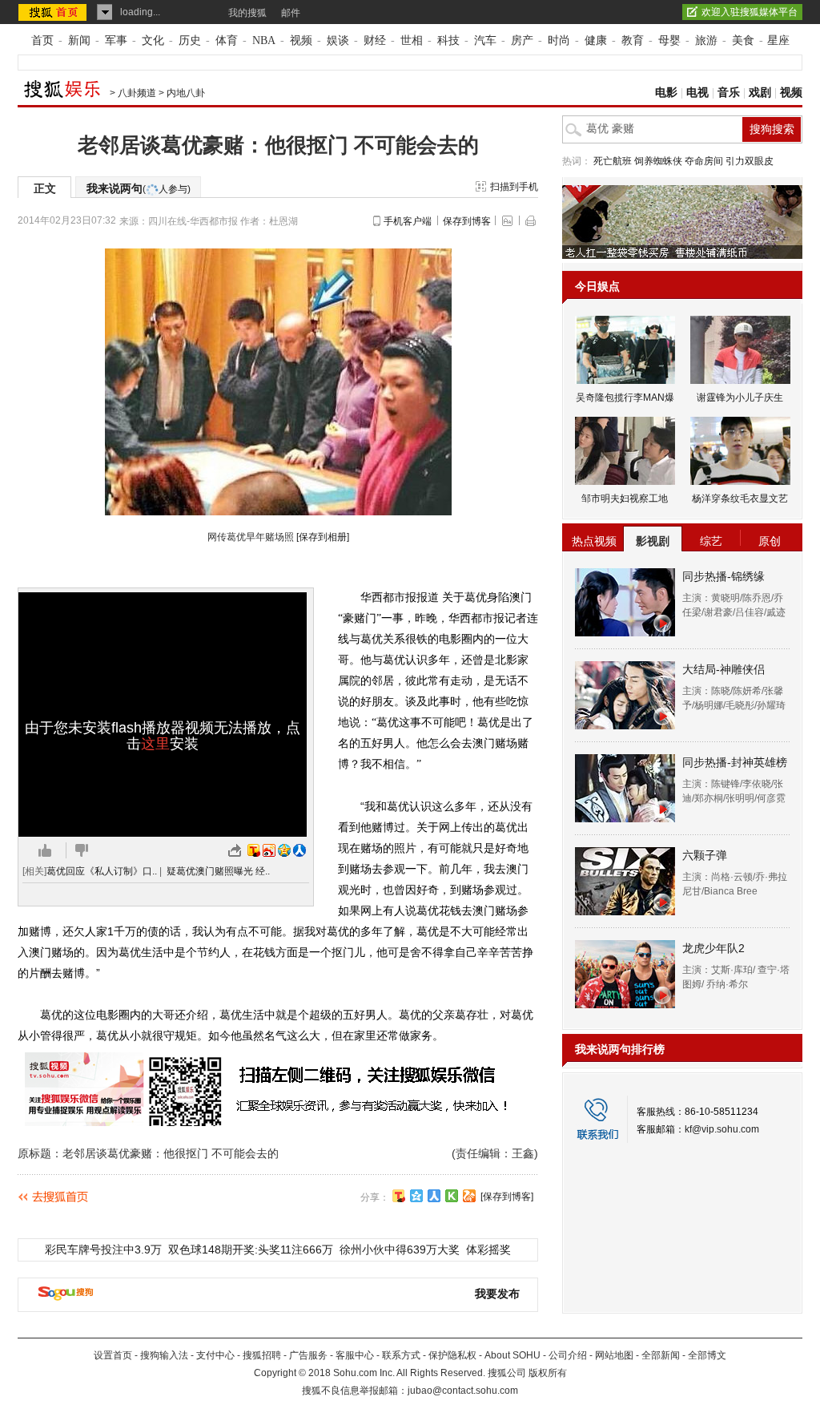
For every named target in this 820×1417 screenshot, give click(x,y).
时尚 (559, 40)
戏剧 (760, 93)
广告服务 (308, 1355)
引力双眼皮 (750, 161)
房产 (522, 40)
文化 (153, 40)
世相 (411, 40)
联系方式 (401, 1355)
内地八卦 (186, 93)
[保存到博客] (506, 1196)
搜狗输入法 (164, 1355)
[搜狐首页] (54, 12)
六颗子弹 (704, 855)
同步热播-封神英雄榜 (734, 762)
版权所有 (548, 1373)
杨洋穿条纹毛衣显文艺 (740, 498)
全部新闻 (660, 1355)
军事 (116, 40)
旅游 (706, 40)
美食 (743, 40)
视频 (301, 40)
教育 (632, 40)
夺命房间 (704, 161)
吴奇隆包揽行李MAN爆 (625, 397)
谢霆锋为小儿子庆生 (740, 397)
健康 (596, 40)
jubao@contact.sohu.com (463, 1390)
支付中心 (215, 1355)
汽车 (485, 40)
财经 (375, 40)
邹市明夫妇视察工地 (624, 498)
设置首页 (113, 1355)
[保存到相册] (322, 537)
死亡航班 (612, 161)
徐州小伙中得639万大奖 (400, 1249)
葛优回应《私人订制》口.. (101, 871)
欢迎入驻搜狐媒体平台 (749, 12)
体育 (226, 40)
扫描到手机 (514, 186)
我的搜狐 (247, 12)
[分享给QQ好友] (416, 1195)
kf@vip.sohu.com (722, 1129)
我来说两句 (138, 188)
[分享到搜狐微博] (398, 1195)
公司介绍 (568, 1355)
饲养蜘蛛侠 (658, 161)
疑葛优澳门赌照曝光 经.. (218, 871)
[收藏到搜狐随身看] (451, 1195)
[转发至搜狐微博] (253, 850)
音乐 (729, 93)
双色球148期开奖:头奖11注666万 (250, 1249)
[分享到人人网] (434, 1195)
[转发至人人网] (299, 850)
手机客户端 (408, 221)
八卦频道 (137, 93)
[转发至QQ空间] (284, 850)
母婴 (669, 40)
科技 (448, 40)
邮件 (290, 12)
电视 (697, 93)
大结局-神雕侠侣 (723, 669)
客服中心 (355, 1355)
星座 (778, 40)
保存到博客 (467, 221)
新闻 (79, 40)
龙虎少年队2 (713, 948)
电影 (666, 93)
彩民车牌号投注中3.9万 (103, 1249)
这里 (155, 744)
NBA (263, 40)
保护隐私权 (452, 1355)
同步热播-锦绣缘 (723, 576)
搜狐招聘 (262, 1355)
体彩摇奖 (488, 1249)
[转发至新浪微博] (269, 850)
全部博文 (707, 1355)
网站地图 (614, 1355)
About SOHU (512, 1355)
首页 (42, 40)
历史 (190, 40)
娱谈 (338, 40)
